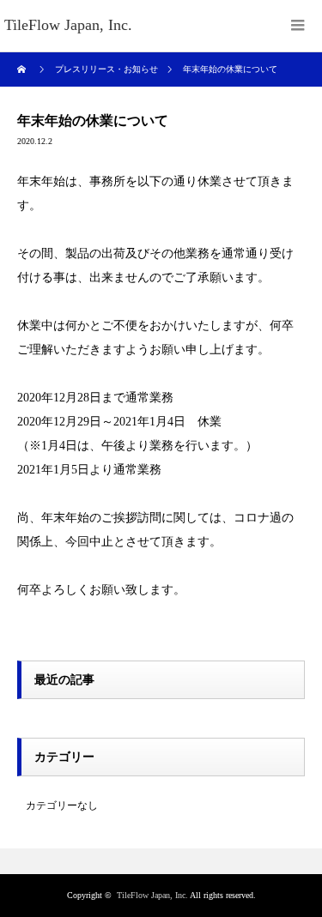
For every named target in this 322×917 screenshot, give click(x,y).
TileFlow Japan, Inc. (152, 895)
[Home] (23, 69)
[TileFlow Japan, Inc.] (68, 25)
